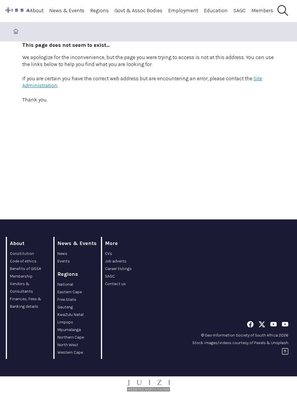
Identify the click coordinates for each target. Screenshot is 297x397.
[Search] (282, 10)
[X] (262, 325)
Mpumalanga (69, 329)
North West (67, 344)
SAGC (239, 10)
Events (63, 261)
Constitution (22, 253)
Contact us (115, 283)
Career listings (118, 268)
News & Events (66, 10)
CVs (108, 253)
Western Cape (70, 352)
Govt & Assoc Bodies (138, 10)
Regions (99, 10)
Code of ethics (23, 261)
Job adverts (115, 261)
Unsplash (279, 342)
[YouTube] (273, 325)
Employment (183, 10)
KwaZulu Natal (70, 314)
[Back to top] (285, 352)
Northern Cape (70, 337)
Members (262, 10)
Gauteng (65, 307)
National (65, 284)
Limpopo (65, 322)
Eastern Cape (69, 291)
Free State (66, 299)
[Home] (17, 11)
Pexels (260, 342)
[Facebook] (250, 325)
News (62, 253)
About (37, 10)
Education (216, 10)
